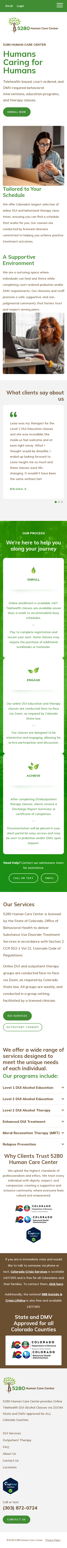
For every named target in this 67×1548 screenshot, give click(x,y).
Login (20, 6)
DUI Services (17, 1015)
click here (56, 1284)
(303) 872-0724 (20, 1508)
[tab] (56, 502)
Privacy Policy (53, 1540)
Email (49, 878)
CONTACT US (16, 1519)
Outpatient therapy (22, 1027)
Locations (10, 1467)
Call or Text (23, 878)
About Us (9, 1454)
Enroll (9, 6)
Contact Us (11, 1460)
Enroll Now (17, 112)
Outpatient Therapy (17, 1440)
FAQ (6, 1447)
